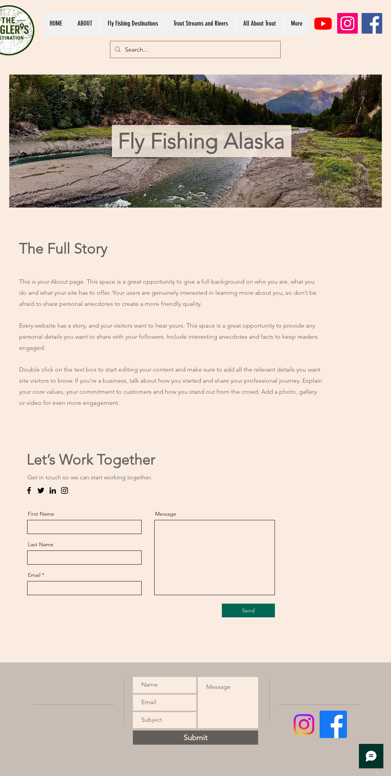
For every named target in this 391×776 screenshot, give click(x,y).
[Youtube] (323, 23)
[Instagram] (347, 23)
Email (34, 575)
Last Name (40, 544)
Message (165, 513)
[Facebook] (372, 23)
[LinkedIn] (52, 490)
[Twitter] (40, 490)
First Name (41, 513)
